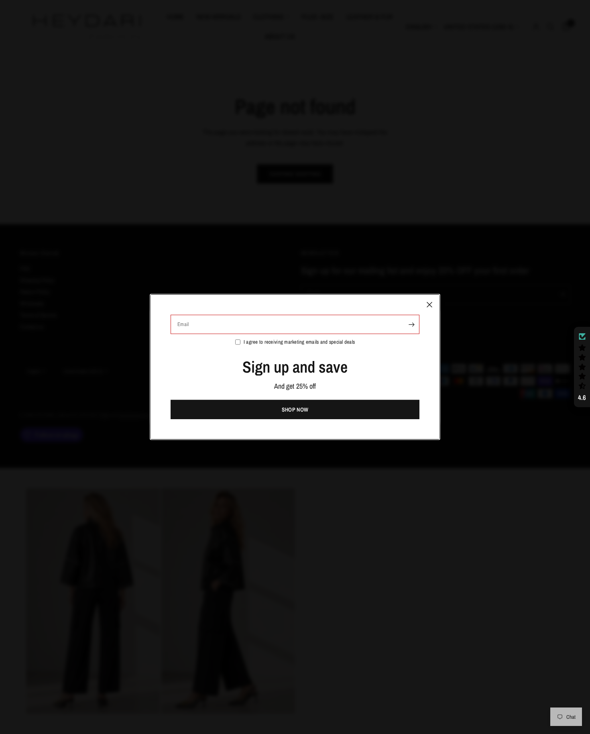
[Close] (429, 305)
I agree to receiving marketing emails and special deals (299, 341)
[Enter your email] (411, 324)
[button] (582, 367)
